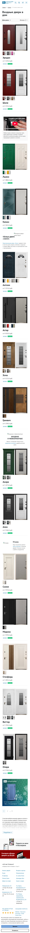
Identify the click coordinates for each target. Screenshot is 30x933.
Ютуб (22, 913)
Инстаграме (21, 845)
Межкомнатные (20, 873)
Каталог (9, 7)
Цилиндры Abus (20, 878)
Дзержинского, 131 (7, 892)
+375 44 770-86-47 (8, 864)
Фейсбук (17, 912)
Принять (15, 926)
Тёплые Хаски (5, 878)
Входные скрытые (20, 870)
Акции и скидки (20, 881)
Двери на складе (6, 881)
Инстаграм (17, 913)
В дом (3, 873)
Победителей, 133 (6, 886)
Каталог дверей (6, 870)
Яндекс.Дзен (18, 915)
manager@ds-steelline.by (21, 908)
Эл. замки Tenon (20, 875)
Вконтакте (22, 912)
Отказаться (15, 930)
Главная (4, 7)
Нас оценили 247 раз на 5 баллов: (7, 909)
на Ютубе (10, 855)
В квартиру (5, 875)
